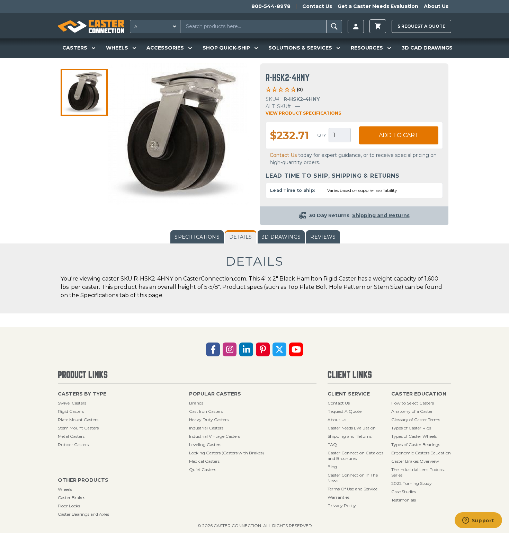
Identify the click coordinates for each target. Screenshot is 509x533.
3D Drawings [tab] (281, 237)
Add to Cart (399, 135)
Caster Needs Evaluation (352, 427)
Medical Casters (204, 461)
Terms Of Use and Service (352, 488)
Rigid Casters (71, 411)
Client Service (349, 394)
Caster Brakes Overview (415, 461)
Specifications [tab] (197, 237)
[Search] (334, 26)
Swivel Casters (72, 403)
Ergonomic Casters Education (421, 452)
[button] (84, 92)
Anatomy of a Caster (412, 411)
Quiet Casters (202, 469)
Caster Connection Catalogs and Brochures (355, 455)
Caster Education (418, 394)
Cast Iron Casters (206, 411)
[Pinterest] (263, 349)
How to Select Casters (412, 403)
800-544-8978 (271, 6)
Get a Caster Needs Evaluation (378, 6)
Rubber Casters (73, 444)
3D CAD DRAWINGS (427, 48)
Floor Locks (69, 505)
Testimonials (403, 500)
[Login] (356, 26)
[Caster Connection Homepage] (91, 26)
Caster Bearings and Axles (83, 514)
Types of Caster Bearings (415, 444)
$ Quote (421, 26)
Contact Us (317, 6)
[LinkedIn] (246, 349)
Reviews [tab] (323, 237)
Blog (332, 466)
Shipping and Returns (350, 436)
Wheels (65, 489)
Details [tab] (240, 237)
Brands (196, 403)
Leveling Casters (205, 444)
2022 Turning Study (411, 483)
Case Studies (403, 491)
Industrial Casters (206, 427)
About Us (436, 6)
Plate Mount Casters (78, 419)
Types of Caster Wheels (414, 436)
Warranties (338, 497)
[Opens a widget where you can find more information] (478, 521)
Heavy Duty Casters (209, 419)
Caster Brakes (71, 497)
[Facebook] (213, 349)
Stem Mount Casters (78, 427)
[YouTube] (296, 349)
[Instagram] (229, 349)
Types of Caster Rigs (411, 427)
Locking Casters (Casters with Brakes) (226, 452)
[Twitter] (279, 349)
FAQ (332, 444)
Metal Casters (71, 436)
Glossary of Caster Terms (415, 419)
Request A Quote (344, 411)
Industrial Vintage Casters (214, 436)
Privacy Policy (342, 505)
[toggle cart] (377, 26)
